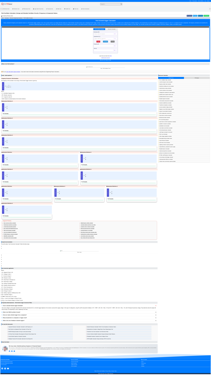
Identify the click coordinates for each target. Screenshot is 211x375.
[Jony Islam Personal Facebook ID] (9, 351)
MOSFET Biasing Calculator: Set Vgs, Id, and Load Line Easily (20, 331)
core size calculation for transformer (10, 232)
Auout (142, 361)
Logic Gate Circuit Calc (38, 8)
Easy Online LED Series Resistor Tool (87, 237)
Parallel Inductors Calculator (164, 148)
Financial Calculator (74, 361)
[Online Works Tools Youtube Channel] (8, 369)
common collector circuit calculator (165, 90)
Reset (98, 41)
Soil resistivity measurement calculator (166, 100)
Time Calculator (74, 366)
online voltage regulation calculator (165, 136)
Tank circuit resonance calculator (9, 230)
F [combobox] (114, 38)
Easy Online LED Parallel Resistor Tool (11, 228)
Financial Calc (50, 8)
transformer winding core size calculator (166, 86)
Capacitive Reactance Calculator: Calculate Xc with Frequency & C (21, 326)
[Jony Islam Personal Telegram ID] (12, 351)
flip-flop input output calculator (164, 117)
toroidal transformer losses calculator (166, 96)
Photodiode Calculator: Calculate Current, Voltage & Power (97, 336)
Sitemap (142, 366)
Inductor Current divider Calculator (165, 111)
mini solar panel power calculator (165, 130)
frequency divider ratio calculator (165, 84)
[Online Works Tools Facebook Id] (2, 369)
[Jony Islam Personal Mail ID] (14, 351)
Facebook (190, 15)
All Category (197, 77)
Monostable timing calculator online (165, 138)
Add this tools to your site (105, 57)
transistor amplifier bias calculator (165, 102)
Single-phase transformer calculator (10, 224)
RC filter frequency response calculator (11, 234)
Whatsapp (207, 15)
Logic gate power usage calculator (13, 71)
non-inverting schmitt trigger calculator (166, 157)
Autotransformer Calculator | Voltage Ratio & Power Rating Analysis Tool (100, 329)
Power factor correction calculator (165, 115)
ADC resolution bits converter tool (165, 113)
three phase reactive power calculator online (89, 232)
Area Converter (4, 364)
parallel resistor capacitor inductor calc (166, 94)
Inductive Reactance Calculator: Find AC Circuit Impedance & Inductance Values (101, 326)
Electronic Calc (16, 8)
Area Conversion (86, 8)
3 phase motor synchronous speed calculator (167, 161)
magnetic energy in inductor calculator (87, 226)
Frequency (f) (96, 44)
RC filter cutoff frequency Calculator (165, 155)
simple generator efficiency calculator (166, 159)
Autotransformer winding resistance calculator (89, 234)
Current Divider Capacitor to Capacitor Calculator (17, 336)
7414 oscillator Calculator (99, 29)
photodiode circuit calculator (164, 125)
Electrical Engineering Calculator (7, 361)
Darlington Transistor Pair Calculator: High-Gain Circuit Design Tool (20, 338)
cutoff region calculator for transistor (165, 132)
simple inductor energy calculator (165, 88)
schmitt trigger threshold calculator (10, 226)
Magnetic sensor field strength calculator (166, 109)
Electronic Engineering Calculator (7, 363)
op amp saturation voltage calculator (165, 107)
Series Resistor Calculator (164, 140)
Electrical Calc (6, 8)
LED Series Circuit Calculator (164, 142)
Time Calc (76, 8)
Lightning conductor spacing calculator (166, 144)
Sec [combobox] (114, 50)
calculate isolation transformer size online (88, 224)
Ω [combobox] (114, 33)
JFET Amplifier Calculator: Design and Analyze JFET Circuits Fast (99, 338)
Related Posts (171, 77)
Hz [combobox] (114, 45)
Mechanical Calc (27, 8)
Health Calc (68, 8)
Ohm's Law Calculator (163, 134)
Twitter (195, 15)
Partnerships (143, 363)
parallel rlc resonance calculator (165, 123)
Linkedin (201, 15)
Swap (112, 41)
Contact (142, 364)
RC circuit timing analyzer (164, 119)
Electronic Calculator (111, 29)
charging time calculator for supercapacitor (167, 92)
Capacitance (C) (97, 36)
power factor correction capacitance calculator (167, 121)
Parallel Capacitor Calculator (164, 98)
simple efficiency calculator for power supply (167, 146)
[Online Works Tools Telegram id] (5, 369)
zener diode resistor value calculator (10, 237)
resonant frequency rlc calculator (87, 230)
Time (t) (95, 48)
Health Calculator (74, 364)
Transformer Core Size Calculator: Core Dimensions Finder (97, 331)
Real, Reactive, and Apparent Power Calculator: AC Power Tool (20, 329)
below (110, 55)
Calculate (105, 41)
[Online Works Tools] (7, 4)
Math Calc (59, 8)
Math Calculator (74, 363)
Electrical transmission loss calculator (87, 228)
